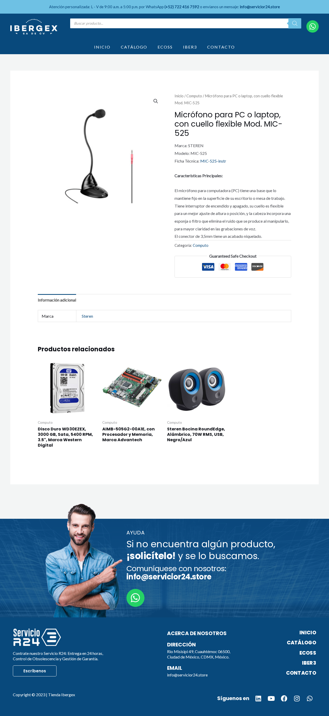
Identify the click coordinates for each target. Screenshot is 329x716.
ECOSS (165, 46)
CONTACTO (221, 46)
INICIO (102, 46)
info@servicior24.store (187, 674)
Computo (194, 95)
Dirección (181, 644)
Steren (87, 316)
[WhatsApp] (312, 26)
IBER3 (190, 46)
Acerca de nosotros (197, 633)
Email (174, 668)
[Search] (294, 23)
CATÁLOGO (134, 46)
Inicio (179, 95)
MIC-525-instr (213, 160)
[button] (155, 101)
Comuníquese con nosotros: (176, 572)
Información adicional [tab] (57, 299)
